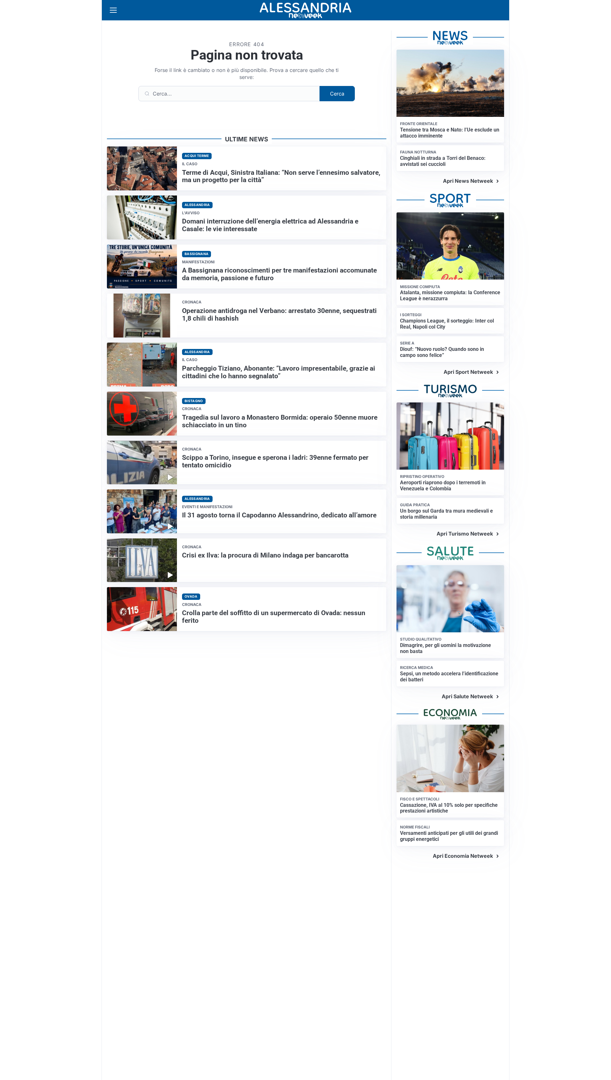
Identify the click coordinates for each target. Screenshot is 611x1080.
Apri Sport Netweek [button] (468, 372)
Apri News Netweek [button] (468, 181)
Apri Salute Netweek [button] (467, 696)
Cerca (337, 93)
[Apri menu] (113, 10)
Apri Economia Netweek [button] (463, 856)
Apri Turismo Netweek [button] (465, 533)
